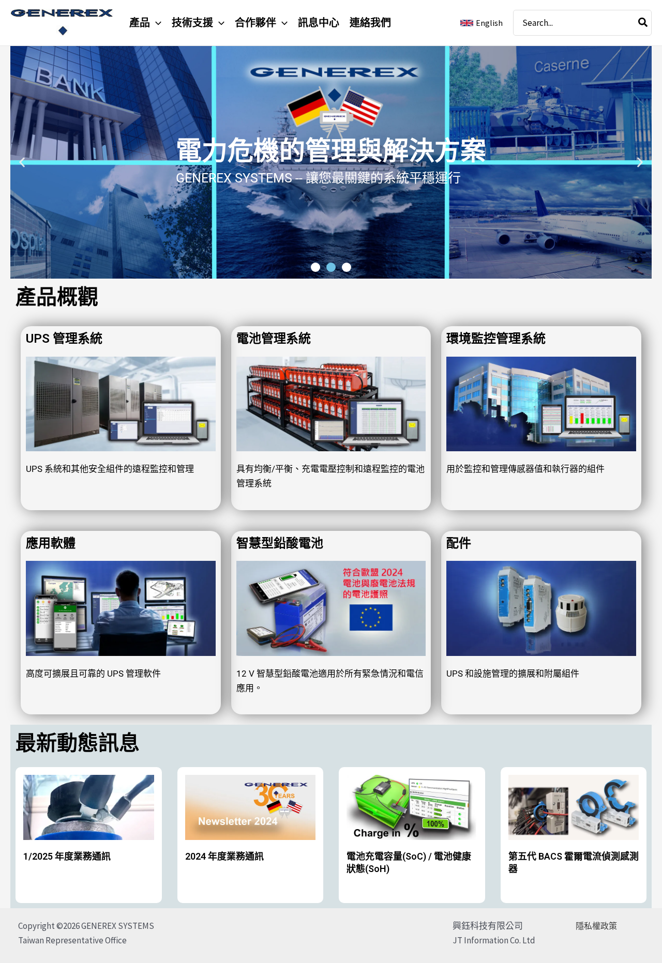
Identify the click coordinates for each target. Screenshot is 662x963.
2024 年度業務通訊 (224, 856)
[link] (481, 23)
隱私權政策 (596, 926)
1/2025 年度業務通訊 (67, 856)
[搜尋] (643, 22)
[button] (155, 23)
